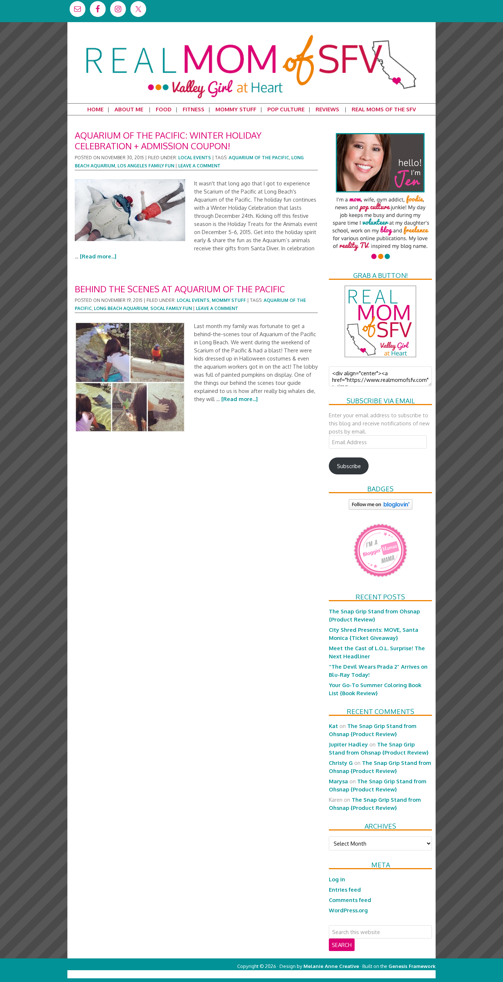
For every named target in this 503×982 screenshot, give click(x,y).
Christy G (341, 762)
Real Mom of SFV (251, 34)
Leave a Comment (199, 165)
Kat (333, 725)
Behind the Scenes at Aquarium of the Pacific (180, 289)
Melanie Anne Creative (331, 966)
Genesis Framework (412, 966)
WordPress (404, 974)
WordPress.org (348, 910)
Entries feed (345, 889)
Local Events (194, 157)
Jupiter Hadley (348, 744)
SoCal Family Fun (171, 308)
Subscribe (349, 466)
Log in (337, 879)
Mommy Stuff (229, 300)
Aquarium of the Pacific (259, 157)
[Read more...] (98, 256)
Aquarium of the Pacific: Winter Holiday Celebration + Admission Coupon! (168, 140)
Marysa (338, 781)
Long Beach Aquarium (121, 308)
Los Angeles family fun (145, 165)
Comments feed (350, 899)
